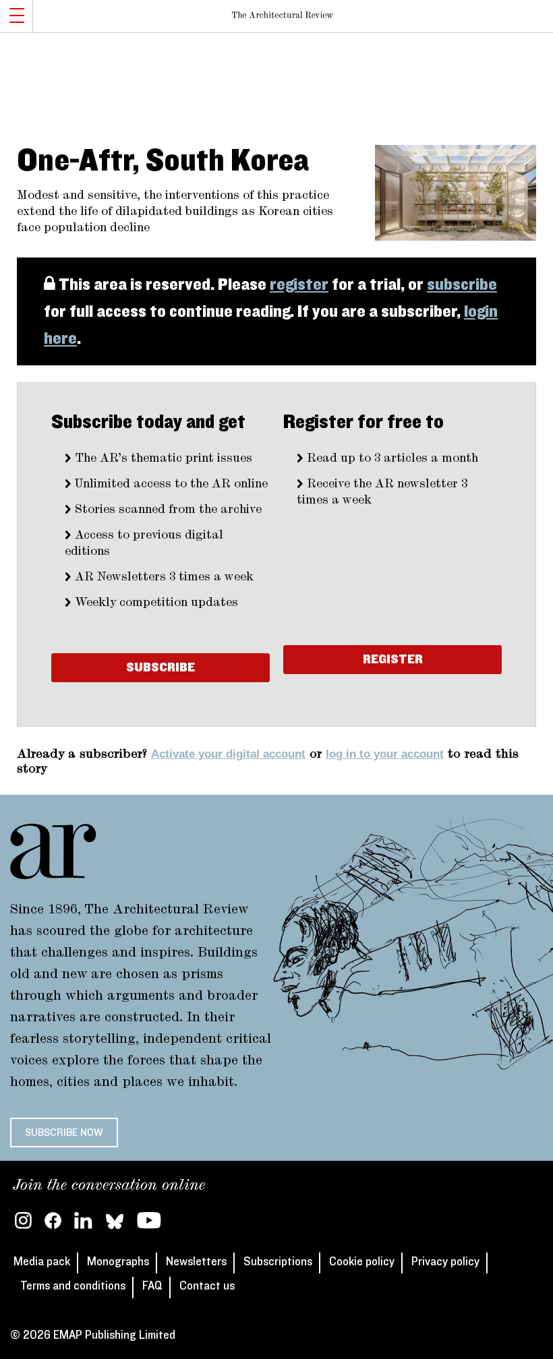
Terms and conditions (72, 1286)
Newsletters (196, 1262)
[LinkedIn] (83, 1220)
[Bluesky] (114, 1220)
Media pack (41, 1262)
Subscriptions (277, 1262)
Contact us (207, 1286)
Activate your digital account (228, 754)
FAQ (152, 1286)
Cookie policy (362, 1262)
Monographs (118, 1262)
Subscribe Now (64, 1132)
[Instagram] (23, 1220)
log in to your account (385, 754)
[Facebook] (53, 1220)
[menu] (16, 16)
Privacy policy (445, 1262)
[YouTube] (149, 1220)
